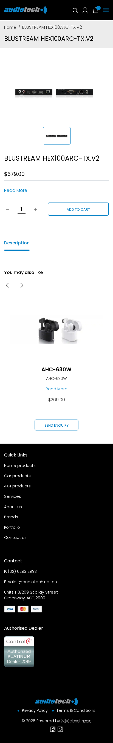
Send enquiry (56, 425)
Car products (17, 476)
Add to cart (78, 209)
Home (10, 27)
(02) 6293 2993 (22, 571)
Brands (11, 517)
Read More (15, 190)
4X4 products (17, 486)
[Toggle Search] (75, 10)
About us (13, 507)
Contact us (15, 537)
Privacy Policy (35, 710)
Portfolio (12, 527)
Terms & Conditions (75, 710)
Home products (20, 465)
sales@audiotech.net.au (32, 582)
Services (12, 496)
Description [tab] (17, 243)
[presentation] (7, 285)
